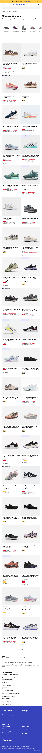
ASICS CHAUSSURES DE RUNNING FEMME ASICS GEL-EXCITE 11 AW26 (10, 638)
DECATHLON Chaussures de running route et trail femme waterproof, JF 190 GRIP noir (11, 309)
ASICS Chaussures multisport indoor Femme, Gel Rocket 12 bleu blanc (30, 398)
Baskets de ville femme (6, 685)
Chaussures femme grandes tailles (9, 677)
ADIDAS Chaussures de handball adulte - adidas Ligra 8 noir (30, 486)
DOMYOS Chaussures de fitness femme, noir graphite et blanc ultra (29, 518)
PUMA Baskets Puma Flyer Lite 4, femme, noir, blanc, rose (29, 340)
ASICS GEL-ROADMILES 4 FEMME (10, 368)
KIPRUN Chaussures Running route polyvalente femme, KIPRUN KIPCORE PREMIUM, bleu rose (30, 608)
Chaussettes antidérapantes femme (9, 676)
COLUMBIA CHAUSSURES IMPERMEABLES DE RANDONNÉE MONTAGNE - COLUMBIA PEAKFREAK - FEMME (30, 309)
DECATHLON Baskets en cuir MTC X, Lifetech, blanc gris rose (29, 427)
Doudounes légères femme (7, 691)
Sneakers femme (5, 688)
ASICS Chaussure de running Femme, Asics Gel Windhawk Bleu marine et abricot (11, 126)
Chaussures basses (15, 31)
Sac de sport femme (6, 702)
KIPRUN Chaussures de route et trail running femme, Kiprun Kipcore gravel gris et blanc (11, 608)
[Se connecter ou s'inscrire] (36, 4)
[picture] (11, 52)
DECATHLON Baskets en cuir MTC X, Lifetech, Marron (29, 95)
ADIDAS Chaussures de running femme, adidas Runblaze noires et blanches (11, 456)
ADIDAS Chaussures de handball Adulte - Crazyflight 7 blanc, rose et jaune (30, 126)
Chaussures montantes (24, 32)
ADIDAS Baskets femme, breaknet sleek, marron (10, 64)
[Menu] (3, 4)
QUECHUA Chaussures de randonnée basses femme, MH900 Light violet (30, 638)
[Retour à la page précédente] (16, 649)
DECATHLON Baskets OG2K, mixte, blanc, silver (29, 64)
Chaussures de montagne (33, 32)
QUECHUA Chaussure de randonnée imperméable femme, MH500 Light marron (10, 576)
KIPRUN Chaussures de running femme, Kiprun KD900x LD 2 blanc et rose (11, 340)
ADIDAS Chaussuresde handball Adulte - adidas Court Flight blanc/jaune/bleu (30, 156)
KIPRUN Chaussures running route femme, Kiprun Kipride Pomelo (10, 95)
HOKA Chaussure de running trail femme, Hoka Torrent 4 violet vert (10, 486)
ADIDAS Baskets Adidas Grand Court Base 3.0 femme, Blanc (11, 218)
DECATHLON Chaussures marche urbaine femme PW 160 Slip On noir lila (11, 518)
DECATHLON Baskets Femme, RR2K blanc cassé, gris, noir (10, 248)
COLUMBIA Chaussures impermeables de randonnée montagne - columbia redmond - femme (30, 218)
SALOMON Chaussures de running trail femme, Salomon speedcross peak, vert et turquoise (11, 279)
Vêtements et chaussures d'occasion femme (11, 680)
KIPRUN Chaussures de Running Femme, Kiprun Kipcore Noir (11, 545)
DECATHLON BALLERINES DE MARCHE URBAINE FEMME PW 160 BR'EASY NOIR (30, 369)
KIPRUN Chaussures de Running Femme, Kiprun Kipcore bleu (11, 156)
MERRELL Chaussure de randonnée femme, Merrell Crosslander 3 (10, 398)
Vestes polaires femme (6, 698)
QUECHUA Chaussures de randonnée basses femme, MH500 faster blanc (30, 456)
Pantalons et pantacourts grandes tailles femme (11, 693)
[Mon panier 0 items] (38, 4)
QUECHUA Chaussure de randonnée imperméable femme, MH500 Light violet (29, 279)
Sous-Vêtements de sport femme (8, 696)
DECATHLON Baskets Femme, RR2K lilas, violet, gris (29, 545)
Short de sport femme (6, 704)
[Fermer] (39, 1)
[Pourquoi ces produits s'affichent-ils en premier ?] (2, 41)
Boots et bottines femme (7, 699)
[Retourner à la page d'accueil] (20, 4)
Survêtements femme (6, 701)
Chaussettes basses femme (7, 679)
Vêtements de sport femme (7, 695)
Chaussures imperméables (6, 32)
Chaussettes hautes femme (7, 690)
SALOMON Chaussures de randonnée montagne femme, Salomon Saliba (11, 427)
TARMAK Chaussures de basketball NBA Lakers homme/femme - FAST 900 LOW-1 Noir (30, 576)
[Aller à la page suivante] (25, 649)
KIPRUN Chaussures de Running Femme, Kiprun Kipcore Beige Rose (30, 248)
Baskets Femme (5, 682)
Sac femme (4, 687)
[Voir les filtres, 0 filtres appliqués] (3, 38)
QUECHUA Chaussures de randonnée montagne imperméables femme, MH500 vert (30, 187)
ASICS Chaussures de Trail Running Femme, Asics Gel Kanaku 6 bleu (10, 186)
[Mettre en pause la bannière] (37, 1)
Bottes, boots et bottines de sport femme (10, 674)
